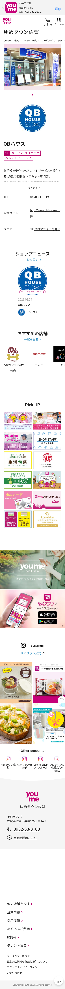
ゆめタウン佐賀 (11, 40)
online (47, 21)
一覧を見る (31, 260)
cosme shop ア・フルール (41, 766)
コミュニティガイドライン (22, 967)
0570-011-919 (39, 197)
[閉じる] (3, 8)
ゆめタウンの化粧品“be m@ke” (56, 767)
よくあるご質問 (18, 929)
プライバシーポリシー (19, 956)
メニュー (58, 21)
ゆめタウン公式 (31, 653)
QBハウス (24, 305)
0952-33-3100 (27, 829)
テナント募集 (17, 946)
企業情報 (13, 912)
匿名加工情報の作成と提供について (27, 961)
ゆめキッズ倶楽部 (24, 766)
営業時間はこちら (25, 838)
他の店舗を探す (18, 904)
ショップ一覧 (30, 40)
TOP (58, 980)
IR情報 (11, 937)
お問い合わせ (14, 972)
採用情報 (13, 921)
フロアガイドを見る (47, 229)
